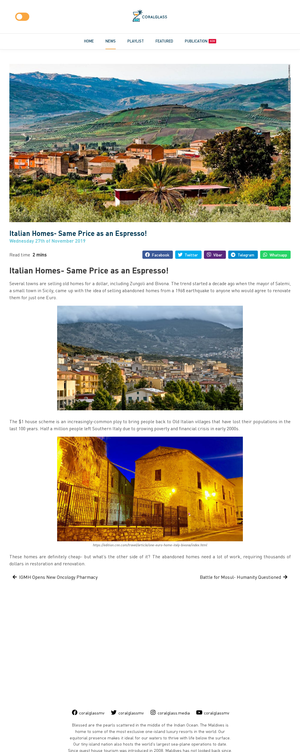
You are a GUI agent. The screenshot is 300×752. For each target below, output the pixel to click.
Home (89, 41)
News (110, 41)
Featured (164, 41)
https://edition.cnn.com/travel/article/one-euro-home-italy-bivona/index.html (150, 545)
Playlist (135, 41)
